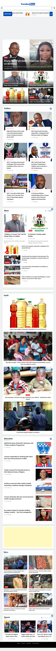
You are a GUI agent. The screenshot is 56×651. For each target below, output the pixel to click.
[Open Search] (51, 7)
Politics (11, 128)
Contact (23, 643)
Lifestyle (7, 57)
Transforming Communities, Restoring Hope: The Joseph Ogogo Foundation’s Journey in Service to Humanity (41, 101)
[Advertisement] (28, 28)
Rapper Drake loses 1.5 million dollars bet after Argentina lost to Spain (28, 636)
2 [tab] (43, 617)
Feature (32, 97)
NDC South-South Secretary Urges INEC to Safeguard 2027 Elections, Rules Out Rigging (40, 133)
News (31, 82)
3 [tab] (45, 617)
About (18, 643)
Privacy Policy (35, 643)
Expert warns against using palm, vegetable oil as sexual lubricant (34, 13)
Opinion (6, 81)
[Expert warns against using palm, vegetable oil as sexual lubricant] (13, 14)
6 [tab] (51, 617)
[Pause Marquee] (51, 14)
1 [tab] (41, 617)
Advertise (28, 643)
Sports (11, 631)
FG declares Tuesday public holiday (40, 85)
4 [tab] (47, 617)
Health (6, 97)
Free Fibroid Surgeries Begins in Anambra (28, 432)
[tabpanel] (11, 630)
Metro (6, 568)
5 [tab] (49, 617)
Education (48, 443)
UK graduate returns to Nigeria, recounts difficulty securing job (21, 62)
